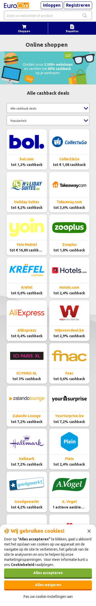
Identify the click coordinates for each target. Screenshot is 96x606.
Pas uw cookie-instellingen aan (48, 597)
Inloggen (51, 5)
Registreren (78, 5)
